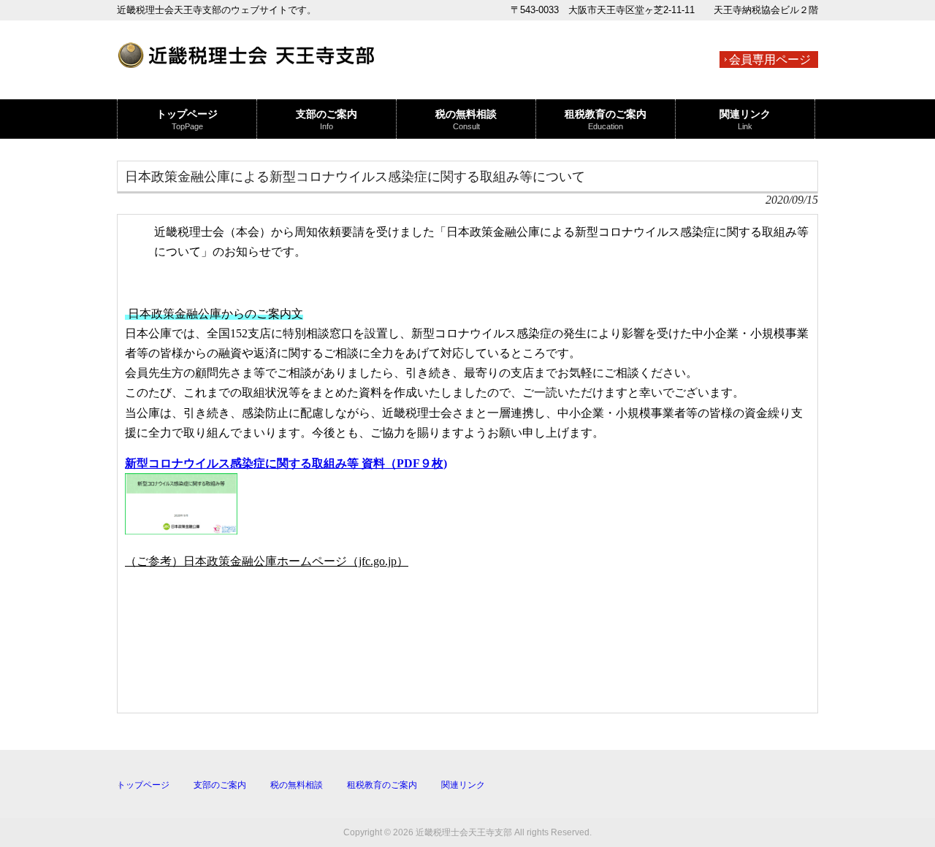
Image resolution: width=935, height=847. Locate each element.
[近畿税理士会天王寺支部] (246, 61)
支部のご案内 (220, 785)
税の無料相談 (296, 785)
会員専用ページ (770, 59)
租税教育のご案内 (382, 785)
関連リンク (463, 785)
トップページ (143, 785)
